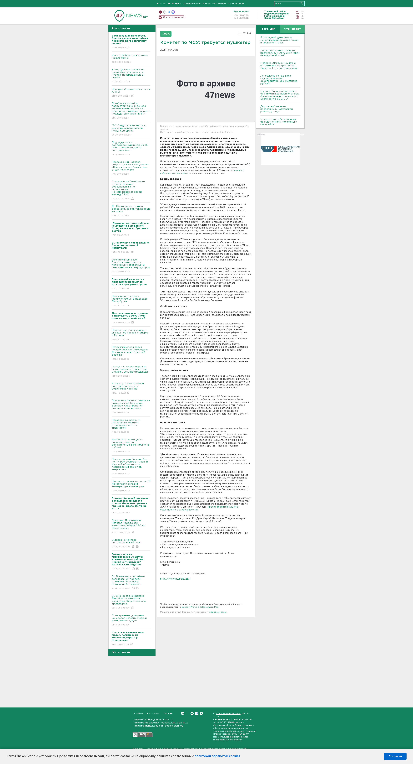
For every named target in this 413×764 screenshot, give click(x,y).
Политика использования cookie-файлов (158, 726)
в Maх (215, 607)
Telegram (196, 713)
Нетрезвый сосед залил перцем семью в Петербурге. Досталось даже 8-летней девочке (130, 353)
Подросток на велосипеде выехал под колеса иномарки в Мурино (130, 334)
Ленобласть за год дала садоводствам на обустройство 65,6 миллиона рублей (130, 445)
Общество (210, 4)
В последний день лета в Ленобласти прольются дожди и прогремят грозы (279, 40)
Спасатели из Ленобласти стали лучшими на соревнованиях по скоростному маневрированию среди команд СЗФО (128, 190)
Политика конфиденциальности (152, 720)
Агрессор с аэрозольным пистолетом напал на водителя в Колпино (128, 388)
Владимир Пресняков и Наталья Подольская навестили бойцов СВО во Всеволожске (128, 526)
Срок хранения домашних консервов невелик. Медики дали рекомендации (129, 620)
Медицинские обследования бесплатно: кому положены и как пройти (278, 121)
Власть (161, 4)
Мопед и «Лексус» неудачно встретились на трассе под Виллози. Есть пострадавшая (130, 371)
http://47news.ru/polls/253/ (175, 579)
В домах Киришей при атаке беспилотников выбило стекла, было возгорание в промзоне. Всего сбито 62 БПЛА (280, 95)
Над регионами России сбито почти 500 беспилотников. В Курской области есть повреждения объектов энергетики (130, 466)
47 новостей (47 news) (228, 714)
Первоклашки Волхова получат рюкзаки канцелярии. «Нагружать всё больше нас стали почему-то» (130, 168)
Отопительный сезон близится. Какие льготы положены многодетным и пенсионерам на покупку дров (131, 266)
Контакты (153, 714)
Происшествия (192, 4)
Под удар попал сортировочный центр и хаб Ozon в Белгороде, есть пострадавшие (130, 148)
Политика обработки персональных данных (160, 723)
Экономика (174, 4)
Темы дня (268, 29)
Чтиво (222, 4)
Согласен (395, 756)
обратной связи (218, 612)
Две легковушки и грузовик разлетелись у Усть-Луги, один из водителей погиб (279, 53)
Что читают (292, 29)
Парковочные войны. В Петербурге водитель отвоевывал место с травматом (126, 426)
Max (201, 713)
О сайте (138, 714)
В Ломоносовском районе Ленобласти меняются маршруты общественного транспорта (129, 602)
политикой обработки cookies (217, 756)
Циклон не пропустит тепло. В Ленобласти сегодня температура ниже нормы (131, 486)
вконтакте (164, 12)
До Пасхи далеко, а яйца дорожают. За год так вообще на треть (131, 211)
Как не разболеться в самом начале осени (130, 58)
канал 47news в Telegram (196, 607)
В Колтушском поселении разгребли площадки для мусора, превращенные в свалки (128, 76)
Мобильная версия (160, 12)
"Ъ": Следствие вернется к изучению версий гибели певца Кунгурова (129, 130)
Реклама (168, 714)
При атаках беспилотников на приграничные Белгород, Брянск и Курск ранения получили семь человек (131, 406)
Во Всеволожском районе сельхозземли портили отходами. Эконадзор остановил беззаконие (128, 582)
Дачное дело (236, 4)
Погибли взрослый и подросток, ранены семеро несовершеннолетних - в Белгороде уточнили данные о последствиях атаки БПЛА (131, 110)
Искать (302, 3)
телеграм (168, 12)
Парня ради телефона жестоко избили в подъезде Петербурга (129, 301)
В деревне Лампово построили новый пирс (126, 543)
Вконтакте (192, 713)
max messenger (173, 12)
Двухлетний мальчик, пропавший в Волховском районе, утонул (276, 109)
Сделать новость (173, 17)
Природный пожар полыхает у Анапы (131, 92)
